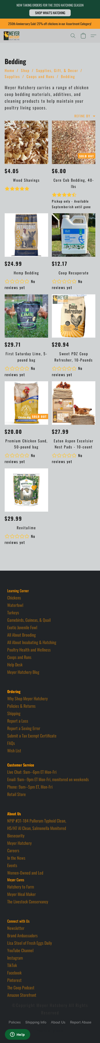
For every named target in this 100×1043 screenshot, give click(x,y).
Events (12, 865)
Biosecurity (15, 835)
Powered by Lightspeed (50, 1030)
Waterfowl (15, 605)
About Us (58, 1022)
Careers (13, 850)
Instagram (15, 958)
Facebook (14, 973)
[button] (50, 12)
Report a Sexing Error (23, 728)
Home (9, 70)
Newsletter (15, 928)
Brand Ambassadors (22, 935)
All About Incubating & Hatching (31, 642)
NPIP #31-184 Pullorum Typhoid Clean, (36, 821)
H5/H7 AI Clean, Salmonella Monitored (36, 828)
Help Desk (15, 664)
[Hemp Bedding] (26, 235)
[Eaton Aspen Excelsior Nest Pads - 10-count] (73, 403)
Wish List (14, 750)
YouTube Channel (20, 950)
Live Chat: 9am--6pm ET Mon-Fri (32, 772)
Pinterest (14, 980)
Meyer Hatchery (19, 843)
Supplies (12, 76)
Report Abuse (80, 1022)
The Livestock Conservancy (27, 901)
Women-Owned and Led (25, 873)
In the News (16, 858)
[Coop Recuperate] (73, 235)
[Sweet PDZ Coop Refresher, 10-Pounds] (73, 316)
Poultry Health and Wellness (29, 650)
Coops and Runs (40, 76)
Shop (25, 70)
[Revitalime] (26, 490)
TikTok (12, 965)
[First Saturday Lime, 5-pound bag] (26, 316)
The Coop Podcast (20, 987)
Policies (15, 1022)
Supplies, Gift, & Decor (57, 70)
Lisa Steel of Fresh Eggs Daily (29, 943)
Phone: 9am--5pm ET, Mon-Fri (30, 787)
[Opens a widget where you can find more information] (17, 1035)
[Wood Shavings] (26, 142)
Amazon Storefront (21, 995)
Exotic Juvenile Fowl (22, 627)
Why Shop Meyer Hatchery (27, 698)
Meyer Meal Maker (21, 894)
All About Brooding (21, 635)
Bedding (68, 76)
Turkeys (13, 612)
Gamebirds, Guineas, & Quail (29, 620)
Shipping (13, 713)
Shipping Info (35, 1022)
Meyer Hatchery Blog (23, 672)
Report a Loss (17, 721)
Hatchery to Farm (20, 887)
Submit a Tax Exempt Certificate (32, 736)
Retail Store (16, 794)
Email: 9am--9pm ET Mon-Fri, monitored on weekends (48, 779)
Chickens (14, 598)
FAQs (11, 743)
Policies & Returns (21, 706)
